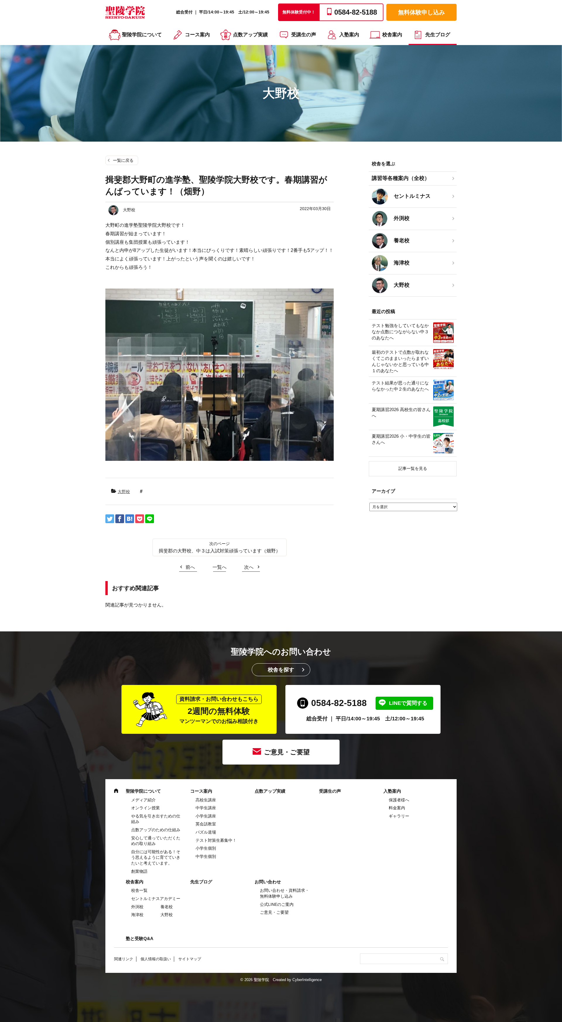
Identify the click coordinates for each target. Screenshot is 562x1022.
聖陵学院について (142, 34)
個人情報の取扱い (155, 959)
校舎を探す (281, 670)
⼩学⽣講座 (206, 816)
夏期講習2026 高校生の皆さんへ (401, 412)
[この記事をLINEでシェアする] (149, 518)
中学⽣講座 (206, 807)
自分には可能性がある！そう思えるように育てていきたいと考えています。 (155, 857)
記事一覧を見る (412, 468)
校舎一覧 (139, 890)
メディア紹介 (143, 800)
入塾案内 (349, 34)
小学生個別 (206, 848)
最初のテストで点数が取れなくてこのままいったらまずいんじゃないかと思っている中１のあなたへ (400, 361)
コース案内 (197, 34)
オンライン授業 (145, 807)
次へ (248, 567)
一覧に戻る (123, 160)
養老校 (166, 906)
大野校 (124, 491)
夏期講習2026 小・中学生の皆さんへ (401, 439)
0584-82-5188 (339, 703)
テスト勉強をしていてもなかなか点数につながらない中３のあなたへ (400, 331)
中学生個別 (206, 856)
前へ (190, 567)
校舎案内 (392, 34)
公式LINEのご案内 (277, 904)
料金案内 (397, 807)
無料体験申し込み (421, 12)
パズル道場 (206, 832)
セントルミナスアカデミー (155, 898)
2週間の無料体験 (218, 710)
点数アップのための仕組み (155, 829)
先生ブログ (437, 34)
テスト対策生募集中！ (216, 840)
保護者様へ (399, 800)
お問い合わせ (268, 881)
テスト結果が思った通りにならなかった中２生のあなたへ (400, 385)
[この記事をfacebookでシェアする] (119, 518)
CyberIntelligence (307, 980)
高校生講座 (206, 800)
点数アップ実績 (250, 34)
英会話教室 (206, 824)
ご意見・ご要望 (287, 752)
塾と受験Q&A (139, 938)
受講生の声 (303, 34)
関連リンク (123, 959)
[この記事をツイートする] (109, 518)
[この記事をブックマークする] (129, 518)
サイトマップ (189, 959)
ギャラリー (399, 816)
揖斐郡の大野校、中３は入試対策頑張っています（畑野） (219, 550)
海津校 (137, 914)
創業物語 (139, 871)
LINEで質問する (408, 703)
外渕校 (137, 906)
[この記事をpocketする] (139, 518)
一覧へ (220, 567)
